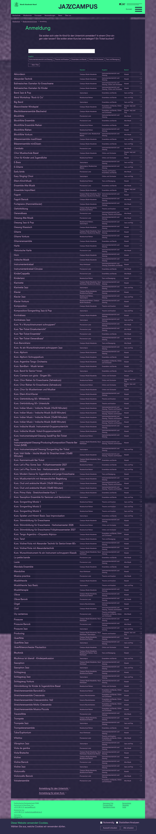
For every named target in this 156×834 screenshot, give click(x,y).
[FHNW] (120, 4)
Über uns (68, 15)
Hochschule (16, 15)
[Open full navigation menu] (138, 9)
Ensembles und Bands (79, 59)
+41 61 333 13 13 (19, 807)
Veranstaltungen (50, 15)
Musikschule (27, 15)
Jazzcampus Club (108, 803)
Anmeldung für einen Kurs (52, 793)
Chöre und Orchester (96, 59)
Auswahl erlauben (110, 828)
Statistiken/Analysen (129, 823)
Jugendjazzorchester (109, 807)
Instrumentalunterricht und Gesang (40, 59)
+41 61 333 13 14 (19, 812)
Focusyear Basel (108, 805)
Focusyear (38, 15)
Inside (124, 807)
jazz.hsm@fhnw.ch (30, 807)
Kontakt (129, 9)
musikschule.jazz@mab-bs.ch (33, 812)
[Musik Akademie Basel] (35, 5)
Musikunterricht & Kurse (30, 21)
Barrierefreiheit (126, 803)
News (60, 15)
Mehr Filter (35, 65)
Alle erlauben (128, 828)
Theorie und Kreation (62, 59)
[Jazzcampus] (78, 7)
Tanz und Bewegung (113, 59)
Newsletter (125, 805)
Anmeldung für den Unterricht (54, 789)
